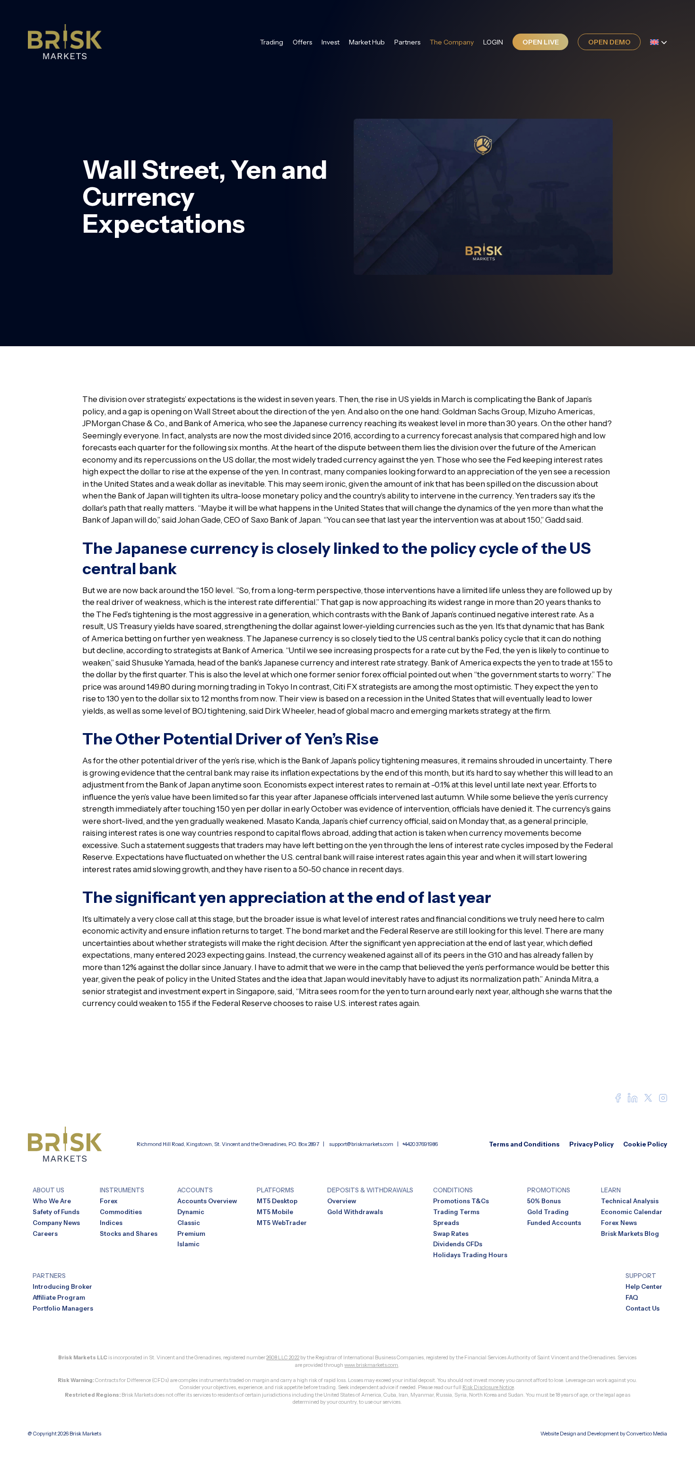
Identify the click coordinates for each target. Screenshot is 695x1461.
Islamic (188, 1244)
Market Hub (367, 42)
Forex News (619, 1222)
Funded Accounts (554, 1222)
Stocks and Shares (128, 1233)
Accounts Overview (207, 1201)
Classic (188, 1222)
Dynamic (190, 1212)
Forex (109, 1201)
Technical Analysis (630, 1201)
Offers (302, 42)
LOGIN (493, 42)
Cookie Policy (645, 1144)
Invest (330, 42)
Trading (271, 42)
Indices (111, 1222)
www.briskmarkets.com (371, 1365)
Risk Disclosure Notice (488, 1387)
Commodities (121, 1212)
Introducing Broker (62, 1286)
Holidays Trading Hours (470, 1255)
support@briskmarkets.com (361, 1144)
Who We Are (52, 1201)
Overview (341, 1201)
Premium (191, 1233)
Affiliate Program (59, 1297)
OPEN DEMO (609, 42)
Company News (56, 1222)
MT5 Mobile (275, 1212)
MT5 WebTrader (282, 1222)
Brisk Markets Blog (630, 1233)
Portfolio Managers (63, 1308)
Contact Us (643, 1308)
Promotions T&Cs (461, 1201)
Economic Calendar (631, 1212)
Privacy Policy (591, 1144)
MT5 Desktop (277, 1201)
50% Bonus (544, 1201)
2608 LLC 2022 (282, 1357)
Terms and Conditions (524, 1144)
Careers (45, 1233)
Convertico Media (646, 1433)
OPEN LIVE (540, 42)
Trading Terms (456, 1212)
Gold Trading (548, 1212)
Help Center (644, 1286)
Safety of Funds (56, 1212)
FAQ (632, 1297)
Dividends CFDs (457, 1244)
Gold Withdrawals (355, 1212)
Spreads (446, 1222)
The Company (452, 42)
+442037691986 (420, 1144)
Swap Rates (451, 1233)
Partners (407, 42)
